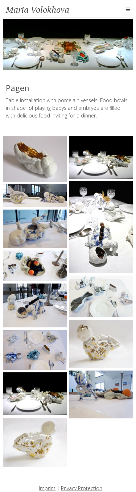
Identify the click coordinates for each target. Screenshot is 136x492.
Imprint (47, 488)
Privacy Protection (81, 488)
